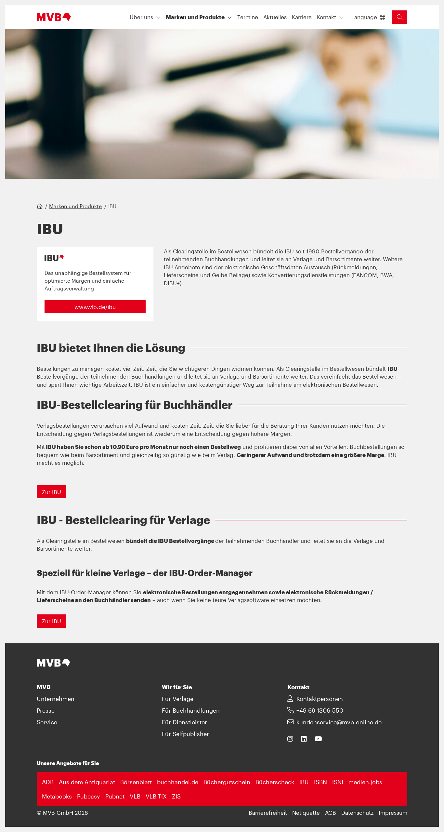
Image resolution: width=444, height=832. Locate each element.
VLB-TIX (156, 796)
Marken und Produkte (75, 206)
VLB (135, 796)
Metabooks (57, 796)
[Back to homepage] (54, 17)
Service (47, 722)
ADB (48, 781)
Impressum (393, 812)
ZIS (176, 796)
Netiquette (306, 812)
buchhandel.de (177, 781)
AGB (330, 812)
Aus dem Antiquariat (87, 781)
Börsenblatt (136, 781)
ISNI (337, 781)
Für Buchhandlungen (191, 710)
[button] (248, 17)
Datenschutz (357, 812)
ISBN (320, 781)
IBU (304, 781)
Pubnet (114, 796)
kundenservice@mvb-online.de (339, 722)
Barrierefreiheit (268, 812)
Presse (46, 710)
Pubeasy (88, 796)
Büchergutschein (226, 781)
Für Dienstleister (184, 722)
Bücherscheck (274, 781)
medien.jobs (365, 781)
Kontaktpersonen (319, 698)
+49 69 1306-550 (319, 710)
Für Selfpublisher (185, 733)
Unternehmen (55, 698)
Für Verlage (177, 698)
